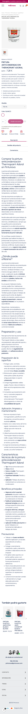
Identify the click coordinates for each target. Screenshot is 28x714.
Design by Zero (18, 708)
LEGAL (4, 689)
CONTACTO (5, 672)
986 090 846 (14, 661)
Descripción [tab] (14, 140)
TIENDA (4, 684)
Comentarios (14, 150)
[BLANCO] (3, 115)
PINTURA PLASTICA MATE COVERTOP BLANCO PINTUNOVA (18, 626)
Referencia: (4, 59)
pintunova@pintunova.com (14, 663)
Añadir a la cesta (16, 121)
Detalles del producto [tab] (14, 145)
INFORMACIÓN (6, 678)
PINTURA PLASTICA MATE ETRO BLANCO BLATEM (7, 625)
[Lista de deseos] (24, 122)
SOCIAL (4, 695)
